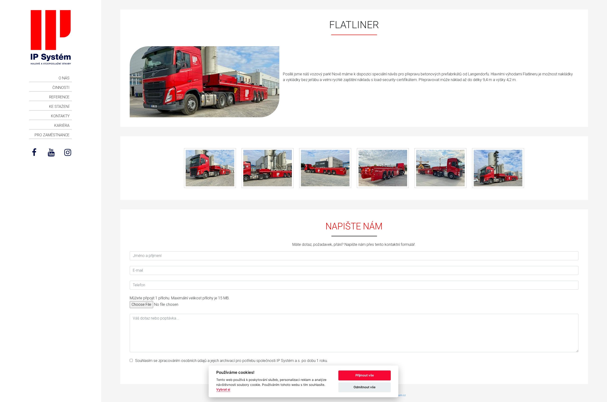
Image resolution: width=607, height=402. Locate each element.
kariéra (61, 125)
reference (59, 97)
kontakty (60, 116)
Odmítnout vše (365, 387)
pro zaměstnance (52, 135)
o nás (64, 78)
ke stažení (59, 106)
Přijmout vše (364, 375)
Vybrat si (223, 389)
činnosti (60, 87)
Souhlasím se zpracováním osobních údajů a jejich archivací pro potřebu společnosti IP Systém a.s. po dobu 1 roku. (231, 360)
